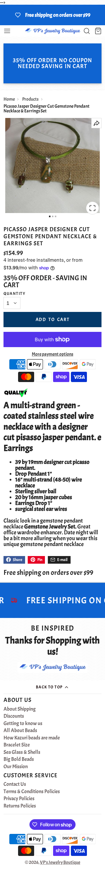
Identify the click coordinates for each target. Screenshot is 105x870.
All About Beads (20, 730)
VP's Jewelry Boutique (60, 862)
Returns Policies (20, 806)
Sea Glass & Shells (22, 752)
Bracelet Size (17, 745)
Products (30, 99)
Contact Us (15, 784)
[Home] (52, 31)
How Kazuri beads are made (32, 738)
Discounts (14, 716)
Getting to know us (23, 723)
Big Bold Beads (19, 759)
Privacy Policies (19, 798)
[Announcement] (52, 15)
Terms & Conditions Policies (32, 791)
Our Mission (16, 766)
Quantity (15, 293)
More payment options (52, 354)
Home (9, 99)
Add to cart (53, 319)
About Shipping (20, 709)
